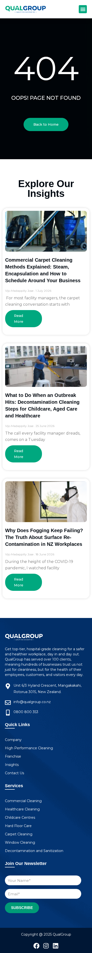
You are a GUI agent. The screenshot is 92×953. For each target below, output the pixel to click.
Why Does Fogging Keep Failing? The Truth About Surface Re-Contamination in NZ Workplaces (44, 537)
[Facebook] (36, 946)
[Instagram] (46, 946)
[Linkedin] (55, 946)
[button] (83, 9)
